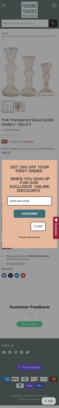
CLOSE (38, 226)
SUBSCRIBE (30, 213)
